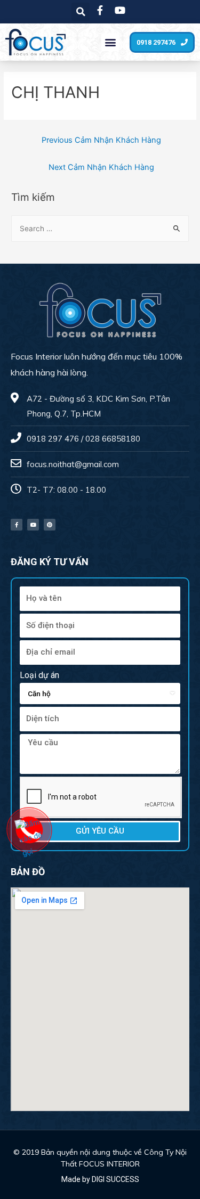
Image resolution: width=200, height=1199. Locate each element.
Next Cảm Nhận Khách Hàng (101, 167)
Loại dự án (39, 675)
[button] (110, 42)
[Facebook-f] (16, 525)
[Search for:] (100, 228)
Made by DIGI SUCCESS (100, 1179)
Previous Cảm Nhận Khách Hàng (101, 140)
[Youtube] (33, 525)
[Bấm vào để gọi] (30, 837)
